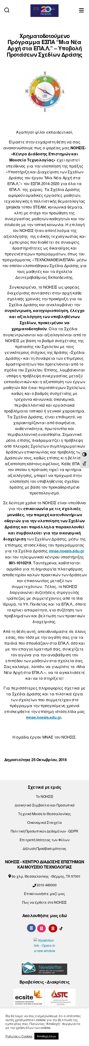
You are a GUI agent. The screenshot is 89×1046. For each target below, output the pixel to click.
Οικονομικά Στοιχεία (44, 822)
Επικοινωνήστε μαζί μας (44, 893)
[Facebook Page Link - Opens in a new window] (31, 928)
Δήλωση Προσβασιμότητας (44, 848)
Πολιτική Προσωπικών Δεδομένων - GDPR (44, 831)
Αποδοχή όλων (46, 1036)
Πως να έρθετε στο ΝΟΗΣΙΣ (44, 902)
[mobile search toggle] (7, 10)
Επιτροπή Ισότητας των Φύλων (45, 839)
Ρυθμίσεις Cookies (18, 1036)
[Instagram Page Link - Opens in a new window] (41, 927)
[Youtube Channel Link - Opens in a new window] (53, 927)
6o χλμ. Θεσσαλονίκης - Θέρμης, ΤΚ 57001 (46, 876)
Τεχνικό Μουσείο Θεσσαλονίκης (44, 813)
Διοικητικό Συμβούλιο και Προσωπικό (45, 805)
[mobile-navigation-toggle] (82, 10)
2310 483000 (46, 884)
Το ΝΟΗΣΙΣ (44, 796)
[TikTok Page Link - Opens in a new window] (61, 927)
